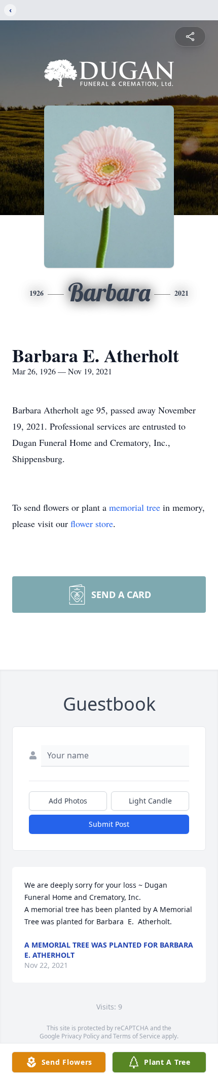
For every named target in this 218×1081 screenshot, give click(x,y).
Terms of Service (136, 1036)
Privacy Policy (80, 1036)
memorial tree (134, 507)
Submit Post (109, 824)
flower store (91, 523)
